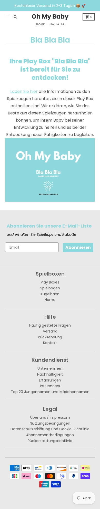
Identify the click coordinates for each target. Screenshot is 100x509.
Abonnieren (78, 247)
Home (40, 24)
